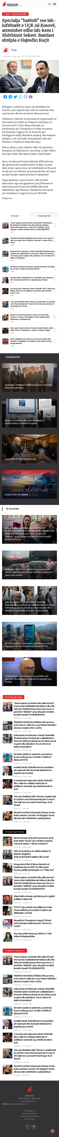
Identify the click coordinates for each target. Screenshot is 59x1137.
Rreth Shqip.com (29, 1111)
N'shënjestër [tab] (44, 216)
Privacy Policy (29, 1119)
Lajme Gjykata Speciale (15, 14)
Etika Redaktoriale (29, 1114)
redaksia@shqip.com (29, 1101)
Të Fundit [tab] (15, 216)
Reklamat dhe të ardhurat (29, 1116)
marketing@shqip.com (19, 1104)
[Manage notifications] (52, 1131)
